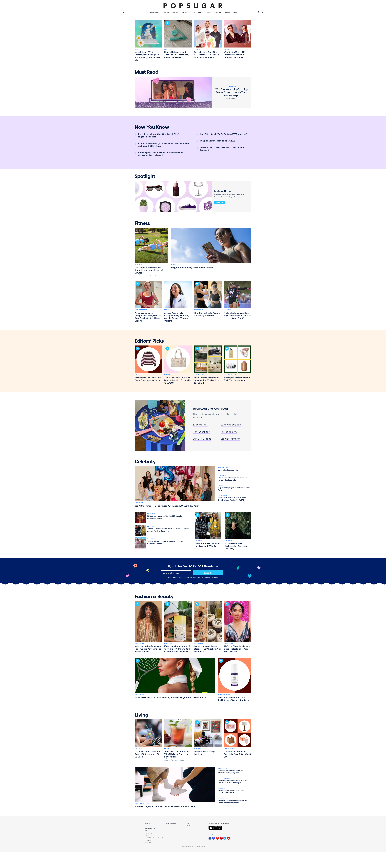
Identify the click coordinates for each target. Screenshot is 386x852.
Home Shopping (199, 374)
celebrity (145, 461)
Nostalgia (197, 748)
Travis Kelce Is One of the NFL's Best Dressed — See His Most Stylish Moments (207, 55)
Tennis (166, 310)
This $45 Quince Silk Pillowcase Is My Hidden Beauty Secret (231, 792)
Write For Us (148, 823)
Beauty (175, 12)
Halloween (151, 513)
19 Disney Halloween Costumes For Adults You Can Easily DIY (236, 546)
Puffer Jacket (229, 431)
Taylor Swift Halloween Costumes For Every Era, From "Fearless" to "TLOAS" (232, 499)
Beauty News (168, 49)
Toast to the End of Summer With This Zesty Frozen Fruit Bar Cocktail (177, 754)
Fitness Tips (175, 264)
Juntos (227, 12)
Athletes (197, 49)
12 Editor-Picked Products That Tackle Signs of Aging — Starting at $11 (234, 700)
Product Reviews (141, 310)
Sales (136, 374)
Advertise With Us (150, 828)
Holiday (167, 374)
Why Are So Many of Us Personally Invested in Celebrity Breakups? (234, 55)
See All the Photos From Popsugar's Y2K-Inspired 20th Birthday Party (167, 506)
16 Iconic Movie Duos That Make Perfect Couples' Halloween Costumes (165, 543)
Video (235, 12)
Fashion (166, 12)
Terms (185, 577)
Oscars (220, 485)
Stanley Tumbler (230, 438)
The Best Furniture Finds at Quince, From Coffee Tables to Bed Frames (232, 802)
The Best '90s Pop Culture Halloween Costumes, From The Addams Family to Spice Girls (168, 530)
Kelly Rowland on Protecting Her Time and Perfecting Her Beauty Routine (148, 649)
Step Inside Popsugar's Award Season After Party (233, 489)
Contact (147, 835)
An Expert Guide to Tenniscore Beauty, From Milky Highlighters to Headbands (170, 697)
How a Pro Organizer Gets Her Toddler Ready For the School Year (165, 806)
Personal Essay (223, 467)
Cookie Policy (148, 842)
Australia (189, 826)
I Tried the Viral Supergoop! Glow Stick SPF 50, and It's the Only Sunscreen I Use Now (178, 649)
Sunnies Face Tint (231, 424)
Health (200, 12)
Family (209, 12)
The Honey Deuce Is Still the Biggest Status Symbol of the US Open (148, 754)
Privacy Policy (193, 577)
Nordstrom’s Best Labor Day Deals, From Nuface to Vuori (148, 379)
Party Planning (140, 503)
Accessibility (148, 826)
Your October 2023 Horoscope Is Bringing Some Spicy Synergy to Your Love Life (148, 56)
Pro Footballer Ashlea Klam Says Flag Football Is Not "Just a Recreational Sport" (237, 315)
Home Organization (142, 803)
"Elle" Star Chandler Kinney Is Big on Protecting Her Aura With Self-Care (237, 649)
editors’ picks (149, 341)
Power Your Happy (171, 823)
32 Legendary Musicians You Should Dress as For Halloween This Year (165, 517)
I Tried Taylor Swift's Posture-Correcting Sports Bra (207, 314)
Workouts (138, 264)
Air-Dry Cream (202, 438)
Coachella (222, 475)
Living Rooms (222, 768)
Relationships (228, 49)
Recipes (166, 748)
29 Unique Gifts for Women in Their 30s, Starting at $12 (237, 379)
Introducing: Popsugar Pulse (228, 470)
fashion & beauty (154, 596)
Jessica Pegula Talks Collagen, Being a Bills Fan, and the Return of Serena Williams (176, 317)
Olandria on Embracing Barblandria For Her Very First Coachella (232, 479)
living (141, 715)
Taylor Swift (198, 310)
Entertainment (154, 12)
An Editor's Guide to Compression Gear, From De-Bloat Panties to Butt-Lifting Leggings (148, 317)
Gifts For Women (230, 374)
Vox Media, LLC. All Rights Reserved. (195, 846)
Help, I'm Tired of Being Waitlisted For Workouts (192, 267)
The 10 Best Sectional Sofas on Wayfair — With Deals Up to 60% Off (206, 380)
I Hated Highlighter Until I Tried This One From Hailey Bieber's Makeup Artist (176, 55)
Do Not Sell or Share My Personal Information (154, 839)
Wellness (184, 12)
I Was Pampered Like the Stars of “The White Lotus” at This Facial (207, 649)
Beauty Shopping (224, 694)
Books (193, 12)
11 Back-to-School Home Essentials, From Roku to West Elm (237, 754)
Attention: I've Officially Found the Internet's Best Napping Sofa (230, 772)
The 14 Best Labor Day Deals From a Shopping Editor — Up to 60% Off (177, 380)
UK (188, 823)
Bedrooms (221, 788)
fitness (142, 223)
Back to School (229, 748)
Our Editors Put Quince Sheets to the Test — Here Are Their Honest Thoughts (233, 782)
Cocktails (138, 748)
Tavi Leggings (201, 431)
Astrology (138, 49)
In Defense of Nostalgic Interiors (204, 752)
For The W (227, 310)
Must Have (218, 12)
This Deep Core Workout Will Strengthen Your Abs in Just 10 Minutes (149, 270)
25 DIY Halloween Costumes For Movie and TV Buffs (207, 544)
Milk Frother (200, 424)
